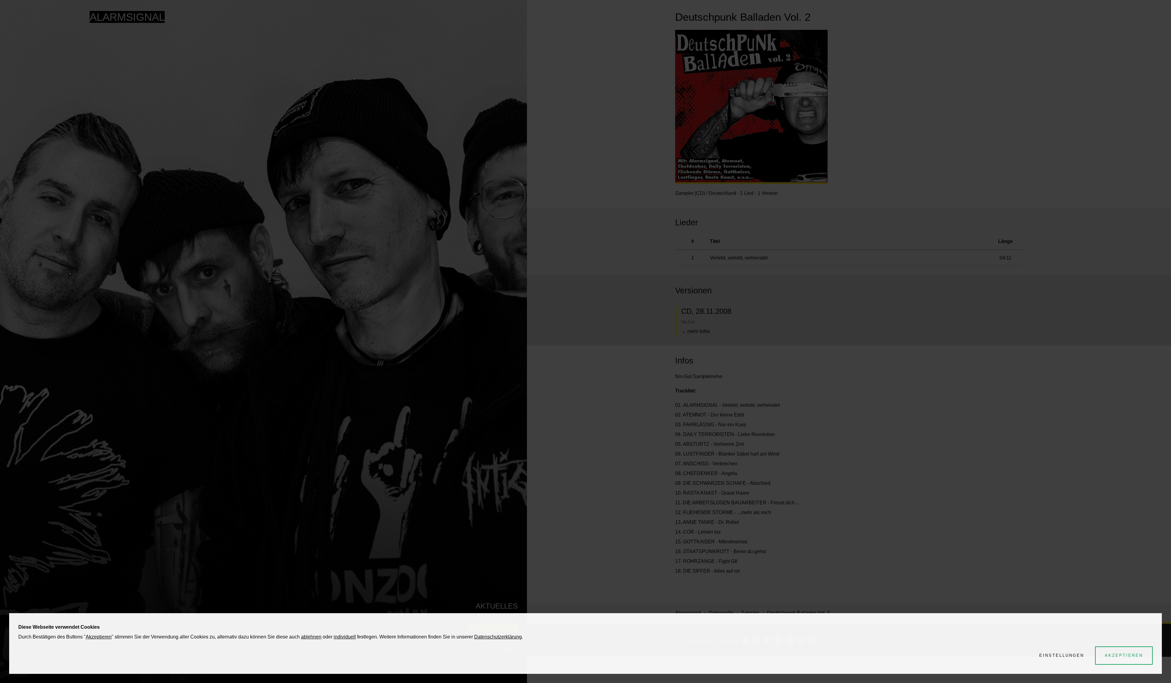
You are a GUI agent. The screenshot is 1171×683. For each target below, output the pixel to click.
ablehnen (311, 636)
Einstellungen (1061, 655)
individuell (345, 636)
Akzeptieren (99, 636)
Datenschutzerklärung (498, 636)
